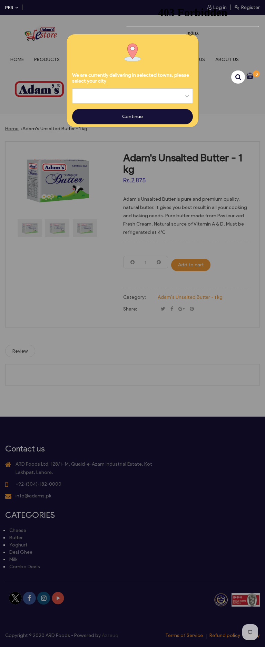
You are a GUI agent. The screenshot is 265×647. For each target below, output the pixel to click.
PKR (9, 8)
